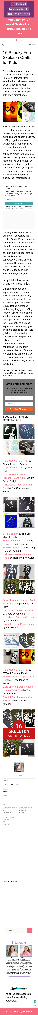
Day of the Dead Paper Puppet (18, 624)
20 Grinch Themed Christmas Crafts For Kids (9, 819)
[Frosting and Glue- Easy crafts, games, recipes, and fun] (3, 44)
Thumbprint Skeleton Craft (16, 540)
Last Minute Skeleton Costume (19, 617)
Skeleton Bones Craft (14, 547)
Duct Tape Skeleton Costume (18, 610)
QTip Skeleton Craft (13, 467)
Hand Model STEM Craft (15, 460)
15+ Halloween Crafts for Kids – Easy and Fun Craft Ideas (10, 809)
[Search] (29, 930)
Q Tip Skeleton (10, 534)
